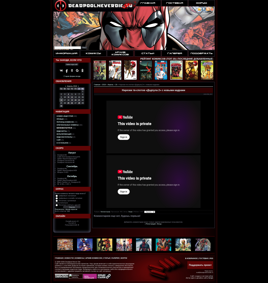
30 (61, 106)
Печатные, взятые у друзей (69, 205)
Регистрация (151, 224)
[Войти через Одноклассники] (82, 70)
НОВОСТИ (69, 258)
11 (68, 97)
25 (68, 103)
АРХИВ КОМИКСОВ (93, 258)
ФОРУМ (124, 258)
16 (61, 100)
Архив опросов (71, 209)
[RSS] (208, 10)
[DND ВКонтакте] (203, 10)
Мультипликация (64, 134)
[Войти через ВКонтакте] (61, 70)
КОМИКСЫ (79, 258)
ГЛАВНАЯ (59, 258)
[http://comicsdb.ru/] (90, 278)
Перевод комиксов (65, 122)
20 (75, 100)
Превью (60, 119)
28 (79, 103)
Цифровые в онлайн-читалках (70, 198)
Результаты (59, 209)
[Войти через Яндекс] (72, 70)
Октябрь (72, 176)
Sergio (130, 212)
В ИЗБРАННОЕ (191, 258)
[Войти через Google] (77, 70)
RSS (211, 258)
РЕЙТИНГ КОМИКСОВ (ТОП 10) (158, 59)
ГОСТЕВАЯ (203, 258)
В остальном (62, 143)
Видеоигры (62, 131)
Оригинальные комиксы (68, 125)
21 (79, 100)
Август (72, 152)
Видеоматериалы (64, 137)
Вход (159, 224)
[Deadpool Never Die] (199, 10)
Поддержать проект (200, 265)
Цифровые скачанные (67, 196)
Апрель (110, 85)
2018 (104, 85)
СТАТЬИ (106, 258)
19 (72, 100)
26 (72, 103)
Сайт (59, 140)
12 (72, 97)
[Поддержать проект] (212, 10)
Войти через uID (72, 64)
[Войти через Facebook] (66, 70)
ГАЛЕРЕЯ (115, 258)
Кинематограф (64, 128)
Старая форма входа (72, 76)
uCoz (211, 276)
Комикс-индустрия (65, 116)
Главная (97, 85)
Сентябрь (72, 166)
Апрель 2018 (72, 86)
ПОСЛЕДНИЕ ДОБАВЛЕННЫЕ (195, 59)
